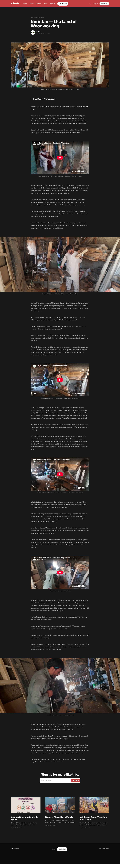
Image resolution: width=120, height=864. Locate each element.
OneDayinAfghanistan (37, 17)
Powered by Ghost (104, 848)
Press (45, 3)
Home (25, 3)
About (32, 3)
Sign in (96, 3)
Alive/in (38, 31)
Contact (38, 3)
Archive (52, 3)
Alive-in (15, 3)
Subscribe (104, 3)
